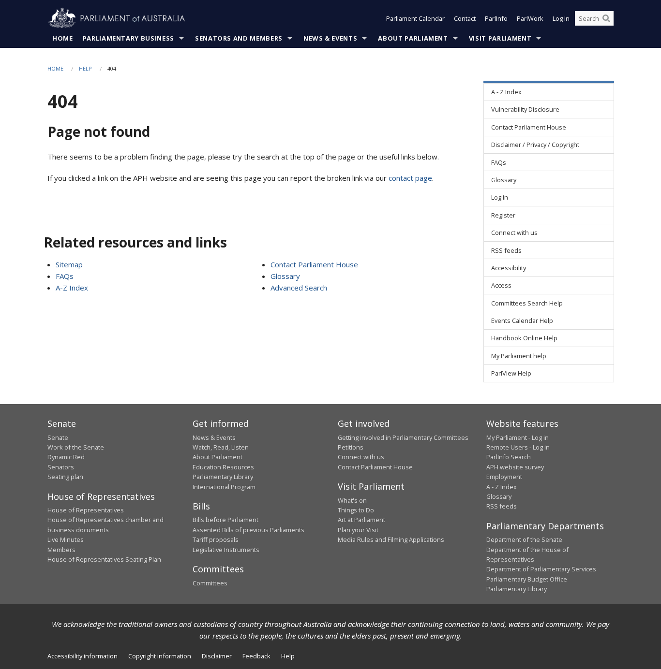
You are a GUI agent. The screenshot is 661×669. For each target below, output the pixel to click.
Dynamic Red (66, 456)
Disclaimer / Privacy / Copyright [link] (535, 144)
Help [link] (288, 656)
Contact (465, 18)
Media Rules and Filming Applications (391, 539)
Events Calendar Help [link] (522, 320)
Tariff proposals (216, 539)
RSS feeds (501, 506)
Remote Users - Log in (518, 447)
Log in (561, 18)
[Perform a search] (606, 18)
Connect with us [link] (514, 232)
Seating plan (65, 476)
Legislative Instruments (226, 549)
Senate (57, 437)
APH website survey (515, 467)
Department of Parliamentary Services (541, 569)
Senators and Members (239, 38)
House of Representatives (85, 510)
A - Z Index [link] (506, 91)
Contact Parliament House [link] (528, 127)
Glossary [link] (503, 179)
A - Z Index (501, 486)
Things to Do (356, 510)
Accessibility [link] (508, 267)
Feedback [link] (256, 656)
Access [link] (501, 285)
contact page (410, 178)
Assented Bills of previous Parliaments (248, 529)
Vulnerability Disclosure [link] (525, 109)
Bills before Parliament (225, 519)
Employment (504, 476)
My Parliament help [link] (518, 355)
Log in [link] (499, 197)
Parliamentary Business (128, 38)
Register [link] (503, 215)
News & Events (330, 38)
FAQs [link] (498, 162)
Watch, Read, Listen (221, 447)
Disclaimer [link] (217, 656)
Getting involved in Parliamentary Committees (403, 437)
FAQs (65, 276)
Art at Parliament (361, 519)
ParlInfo (496, 18)
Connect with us (361, 456)
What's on (352, 500)
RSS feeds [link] (506, 250)
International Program (224, 486)
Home (62, 38)
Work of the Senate (75, 447)
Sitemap (69, 264)
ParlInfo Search (508, 456)
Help (85, 68)
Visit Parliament (500, 38)
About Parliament (413, 38)
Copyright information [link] (159, 656)
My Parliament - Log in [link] (517, 437)
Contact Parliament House (314, 264)
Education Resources (223, 467)
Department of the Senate (524, 539)
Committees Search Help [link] (527, 303)
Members (61, 549)
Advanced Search (298, 287)
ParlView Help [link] (511, 373)
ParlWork (530, 18)
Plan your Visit (358, 529)
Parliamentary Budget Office (526, 579)
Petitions (350, 447)
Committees (210, 583)
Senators (60, 467)
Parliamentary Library (223, 476)
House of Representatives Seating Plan (104, 559)
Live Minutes (65, 539)
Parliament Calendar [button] (415, 18)
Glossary (285, 276)
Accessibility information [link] (82, 656)
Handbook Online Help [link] (524, 338)
